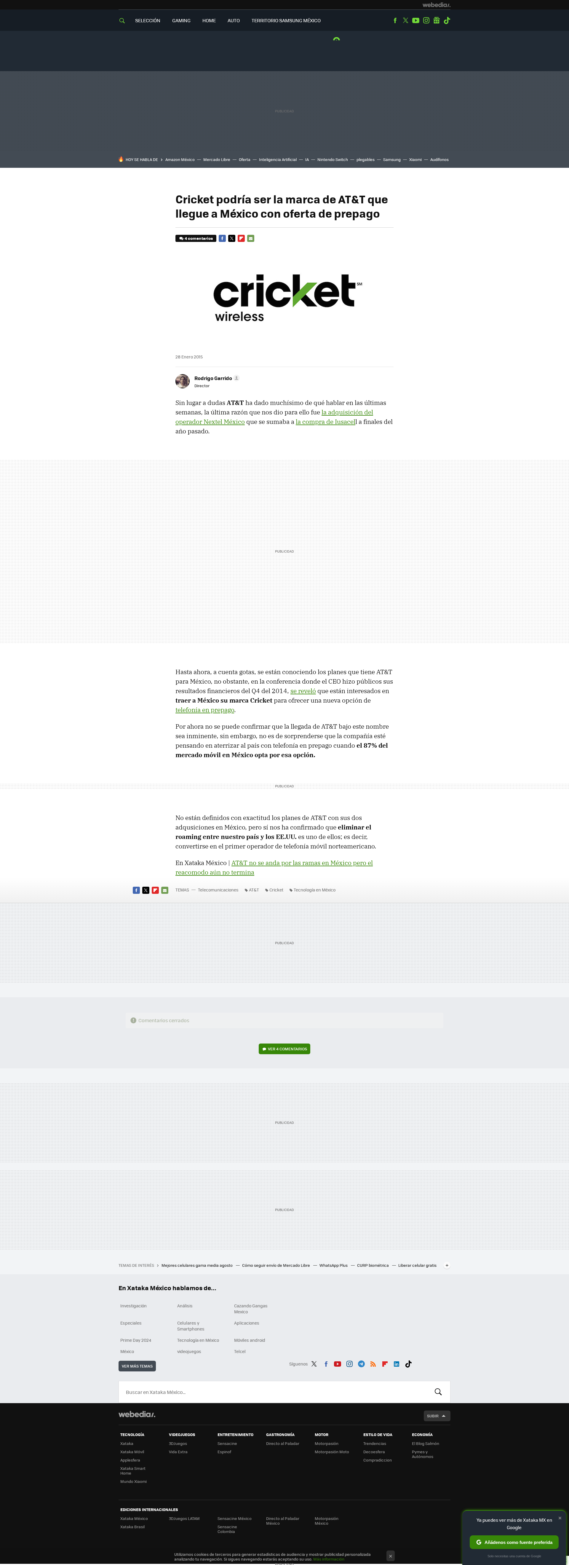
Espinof (224, 1451)
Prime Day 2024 (135, 1340)
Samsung (392, 159)
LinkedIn (396, 1363)
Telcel (240, 1351)
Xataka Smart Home (133, 1470)
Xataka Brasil (132, 1526)
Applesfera (130, 1460)
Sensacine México (235, 1518)
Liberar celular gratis (417, 1265)
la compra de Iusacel (325, 421)
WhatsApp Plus (334, 1265)
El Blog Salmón (425, 1443)
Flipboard (241, 238)
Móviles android (249, 1340)
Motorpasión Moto (332, 1451)
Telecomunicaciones (218, 890)
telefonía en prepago (204, 710)
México (127, 1351)
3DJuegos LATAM (184, 1518)
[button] (216, 378)
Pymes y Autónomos (422, 1454)
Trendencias (374, 1443)
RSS (373, 1363)
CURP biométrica (373, 1265)
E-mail (250, 238)
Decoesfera (374, 1451)
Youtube (415, 20)
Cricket (276, 890)
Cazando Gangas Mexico (251, 1308)
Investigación (133, 1306)
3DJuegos (178, 1443)
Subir (433, 1416)
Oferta (244, 159)
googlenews (436, 20)
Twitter (405, 20)
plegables (366, 159)
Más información (328, 1559)
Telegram (361, 1363)
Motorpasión (326, 1443)
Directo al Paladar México (282, 1520)
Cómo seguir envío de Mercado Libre (276, 1265)
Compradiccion (377, 1460)
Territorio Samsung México (286, 20)
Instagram (426, 20)
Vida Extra (178, 1451)
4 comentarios (199, 238)
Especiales (131, 1323)
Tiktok (446, 20)
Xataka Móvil (132, 1451)
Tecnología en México (314, 890)
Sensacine (227, 1443)
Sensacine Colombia (227, 1529)
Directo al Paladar (282, 1443)
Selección (147, 20)
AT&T (254, 890)
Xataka (126, 1443)
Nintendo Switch (332, 159)
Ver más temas (137, 1366)
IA (307, 159)
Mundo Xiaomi (133, 1481)
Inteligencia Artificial (278, 159)
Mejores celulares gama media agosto (198, 1265)
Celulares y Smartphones (190, 1326)
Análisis (185, 1306)
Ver (287, 1049)
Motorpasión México (326, 1520)
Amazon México (180, 159)
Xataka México (134, 1518)
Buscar (438, 1392)
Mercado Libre (216, 159)
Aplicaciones (246, 1323)
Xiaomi (415, 159)
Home (209, 20)
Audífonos (439, 159)
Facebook (395, 20)
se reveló (303, 691)
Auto (234, 20)
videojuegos (189, 1351)
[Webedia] (436, 4)
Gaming (181, 20)
